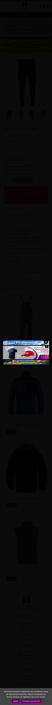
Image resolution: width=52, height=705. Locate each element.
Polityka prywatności (31, 701)
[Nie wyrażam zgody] (48, 696)
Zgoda (15, 701)
